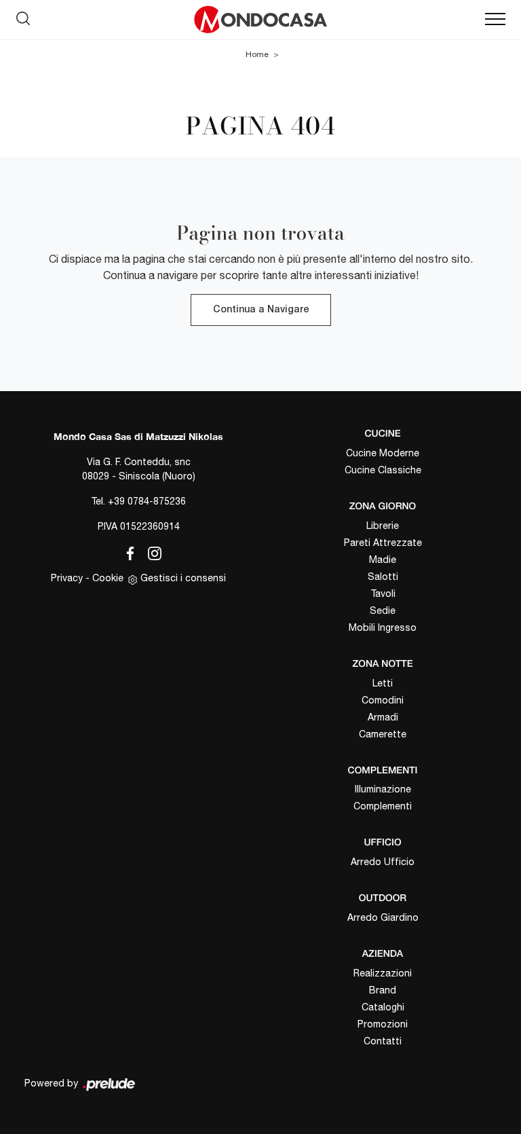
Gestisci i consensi (183, 577)
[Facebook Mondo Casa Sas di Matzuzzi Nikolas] (127, 551)
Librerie (382, 525)
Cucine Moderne (382, 452)
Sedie (382, 610)
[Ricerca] (23, 16)
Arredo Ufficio (382, 861)
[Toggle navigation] (495, 20)
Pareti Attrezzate (383, 542)
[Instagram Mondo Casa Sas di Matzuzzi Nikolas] (150, 551)
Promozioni (383, 1024)
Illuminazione (383, 789)
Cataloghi (383, 1007)
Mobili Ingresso (383, 627)
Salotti (383, 576)
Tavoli (382, 593)
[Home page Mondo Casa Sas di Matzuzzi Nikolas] (260, 20)
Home (257, 54)
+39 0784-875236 (147, 501)
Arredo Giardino (383, 917)
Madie (382, 559)
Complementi (382, 806)
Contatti (383, 1041)
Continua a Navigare (261, 310)
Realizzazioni (382, 973)
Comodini (383, 700)
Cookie (107, 577)
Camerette (382, 734)
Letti (382, 683)
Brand (382, 990)
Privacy (67, 577)
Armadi (383, 717)
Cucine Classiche (383, 469)
